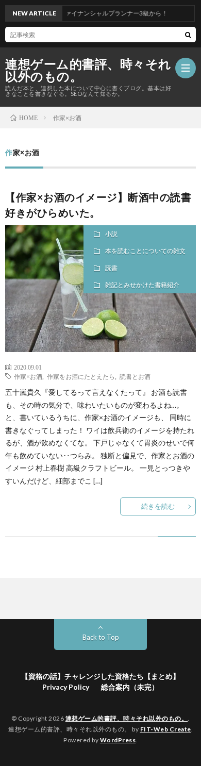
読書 (111, 268)
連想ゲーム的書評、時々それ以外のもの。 (88, 70)
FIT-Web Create (165, 729)
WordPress (118, 740)
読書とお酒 (135, 376)
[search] (188, 34)
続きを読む (158, 506)
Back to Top (100, 637)
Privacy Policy (65, 686)
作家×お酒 (28, 376)
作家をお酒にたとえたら (81, 376)
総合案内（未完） (130, 686)
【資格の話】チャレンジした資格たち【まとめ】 (100, 676)
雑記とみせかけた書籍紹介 (142, 285)
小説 (111, 234)
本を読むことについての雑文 (145, 251)
